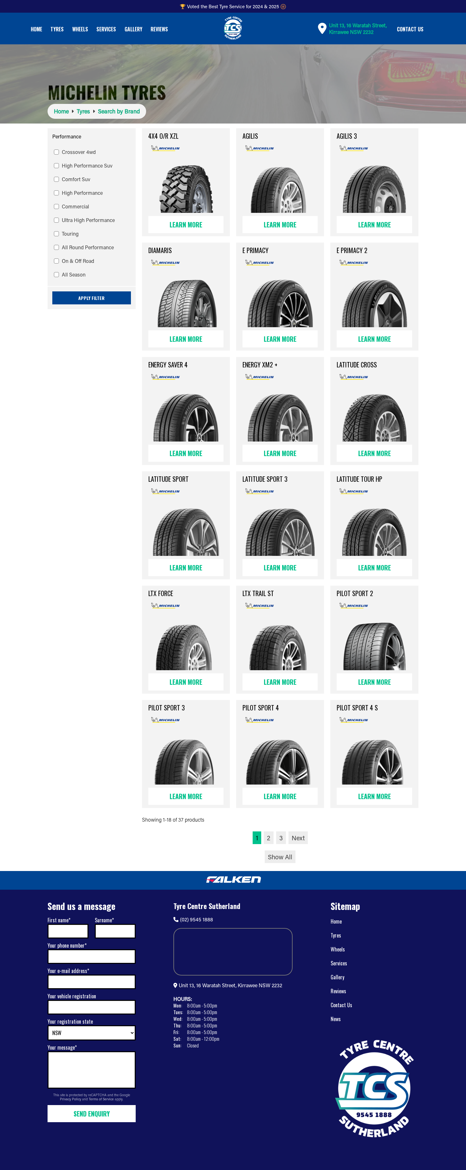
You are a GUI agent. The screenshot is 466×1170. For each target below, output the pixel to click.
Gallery (133, 29)
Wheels (80, 29)
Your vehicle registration (72, 996)
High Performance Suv (87, 165)
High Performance (82, 192)
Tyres (57, 29)
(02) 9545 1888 (196, 919)
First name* (59, 920)
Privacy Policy (71, 1099)
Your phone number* (67, 945)
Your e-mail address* (68, 971)
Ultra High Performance (88, 220)
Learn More (186, 224)
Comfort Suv (76, 179)
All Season (74, 274)
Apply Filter (91, 298)
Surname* (104, 920)
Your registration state (70, 1021)
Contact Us (410, 29)
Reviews (159, 29)
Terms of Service (102, 1099)
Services (106, 29)
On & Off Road (78, 261)
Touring (70, 233)
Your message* (62, 1047)
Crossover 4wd (79, 152)
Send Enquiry (92, 1113)
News (336, 1019)
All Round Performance (88, 247)
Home (36, 29)
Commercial (75, 206)
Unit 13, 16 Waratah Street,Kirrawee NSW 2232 (358, 28)
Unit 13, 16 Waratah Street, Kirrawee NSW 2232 (230, 985)
